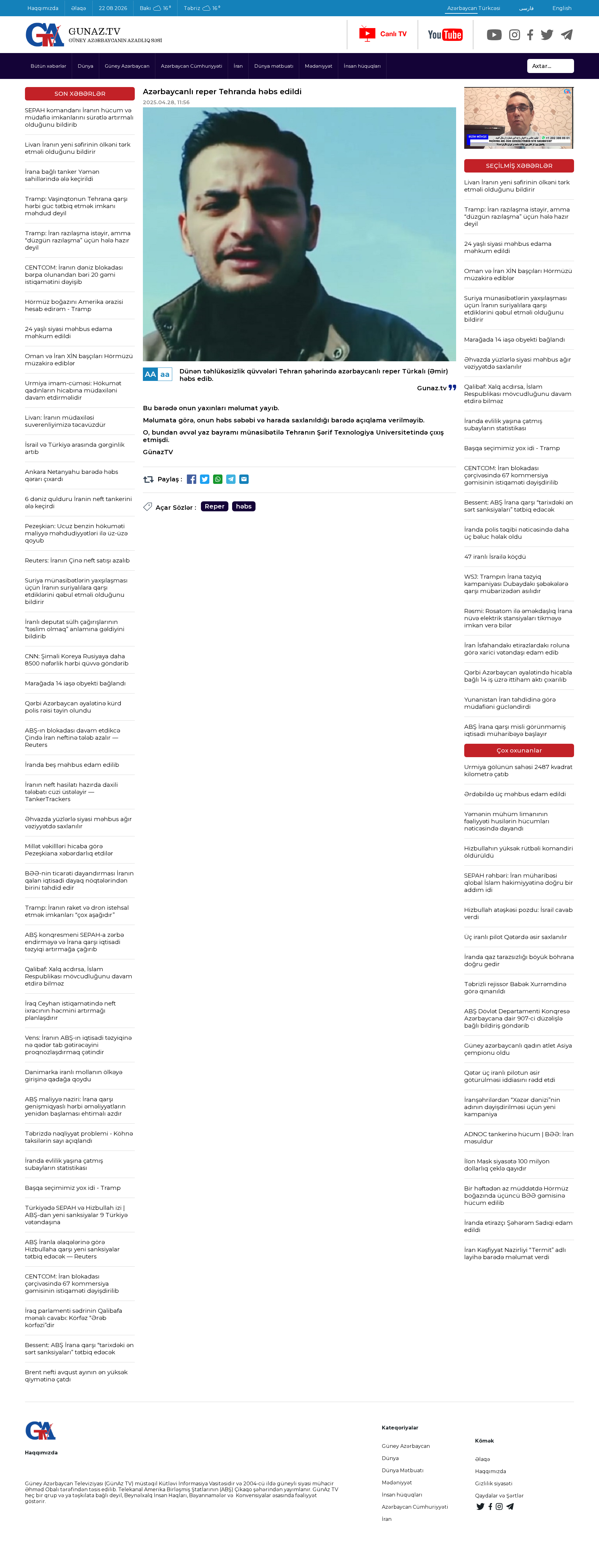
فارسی (526, 8)
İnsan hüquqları (362, 66)
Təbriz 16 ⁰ (202, 8)
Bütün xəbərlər (48, 66)
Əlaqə (78, 8)
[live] (382, 34)
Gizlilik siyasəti (494, 1484)
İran (238, 66)
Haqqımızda (42, 8)
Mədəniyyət (318, 66)
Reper (215, 506)
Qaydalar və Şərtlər (499, 1496)
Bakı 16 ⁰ (155, 8)
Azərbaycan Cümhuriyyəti (191, 66)
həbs (244, 506)
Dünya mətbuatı (273, 66)
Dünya (85, 66)
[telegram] (567, 34)
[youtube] (445, 35)
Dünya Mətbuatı (403, 1470)
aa (165, 374)
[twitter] (547, 34)
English (562, 8)
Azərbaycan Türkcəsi (473, 8)
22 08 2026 (113, 8)
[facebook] (530, 34)
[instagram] (514, 34)
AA (150, 374)
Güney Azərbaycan (127, 66)
